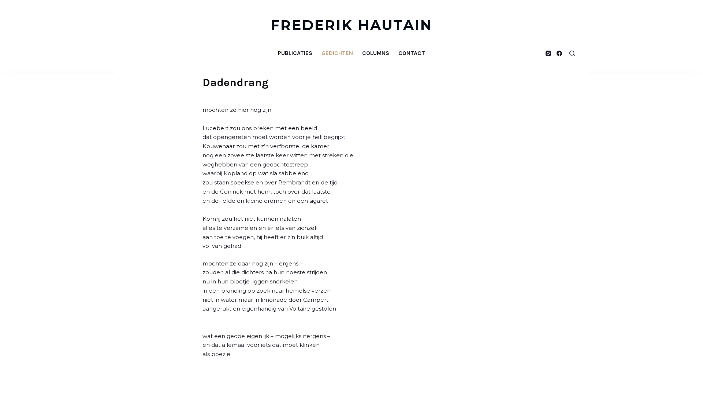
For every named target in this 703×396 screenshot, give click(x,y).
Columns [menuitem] (375, 53)
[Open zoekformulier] (572, 53)
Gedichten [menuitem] (337, 53)
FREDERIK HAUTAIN (352, 25)
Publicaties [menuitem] (295, 53)
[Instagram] (548, 53)
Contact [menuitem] (411, 53)
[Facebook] (559, 53)
